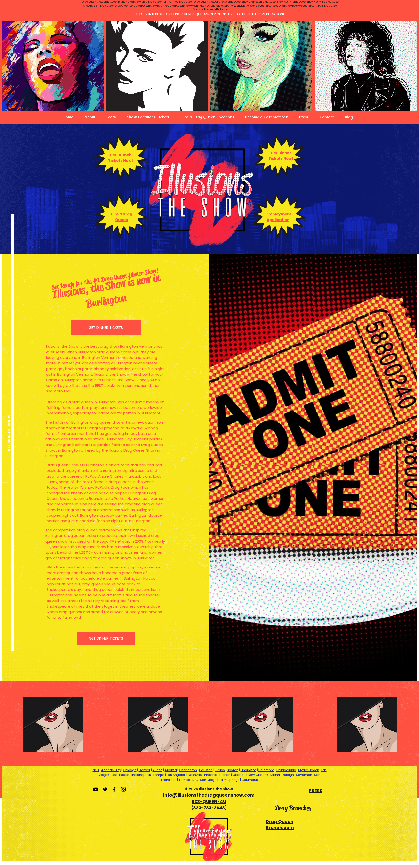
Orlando (239, 775)
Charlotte (248, 770)
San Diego (208, 779)
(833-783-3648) (208, 808)
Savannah (304, 775)
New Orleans (258, 775)
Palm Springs (229, 779)
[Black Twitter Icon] (105, 789)
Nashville (195, 775)
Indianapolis (141, 775)
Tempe (158, 775)
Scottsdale (120, 775)
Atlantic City (111, 770)
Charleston (188, 770)
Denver (144, 770)
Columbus (250, 779)
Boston (232, 770)
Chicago (130, 770)
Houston (206, 770)
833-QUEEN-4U (209, 802)
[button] (90, 117)
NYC (96, 770)
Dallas (220, 770)
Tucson (224, 775)
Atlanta (171, 770)
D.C (195, 779)
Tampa (184, 779)
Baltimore (266, 770)
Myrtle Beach (308, 770)
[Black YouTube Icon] (96, 789)
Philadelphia (286, 770)
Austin (157, 770)
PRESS (315, 791)
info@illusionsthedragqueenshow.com (209, 795)
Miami (275, 775)
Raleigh (288, 775)
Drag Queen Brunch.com (280, 824)
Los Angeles (176, 775)
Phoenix (210, 775)
